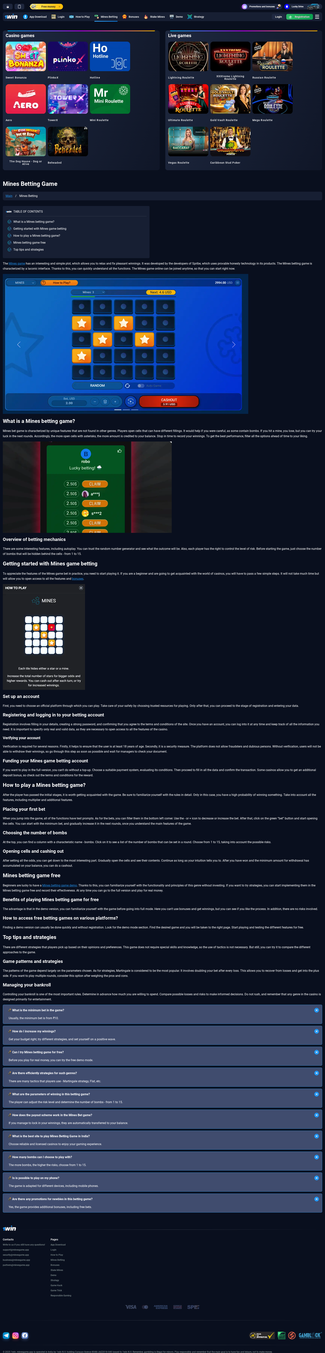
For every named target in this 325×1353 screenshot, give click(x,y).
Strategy (199, 16)
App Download (38, 16)
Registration (302, 16)
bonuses (77, 578)
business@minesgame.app (16, 1260)
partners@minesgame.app (16, 1265)
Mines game (17, 263)
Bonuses (134, 16)
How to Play (83, 16)
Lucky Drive (297, 6)
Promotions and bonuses (262, 6)
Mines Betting (109, 16)
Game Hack (56, 1285)
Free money (48, 6)
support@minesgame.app (16, 1250)
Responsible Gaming (61, 1295)
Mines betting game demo (59, 885)
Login (61, 16)
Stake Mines (157, 16)
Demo (179, 16)
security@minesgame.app (16, 1255)
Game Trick (56, 1290)
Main (9, 196)
